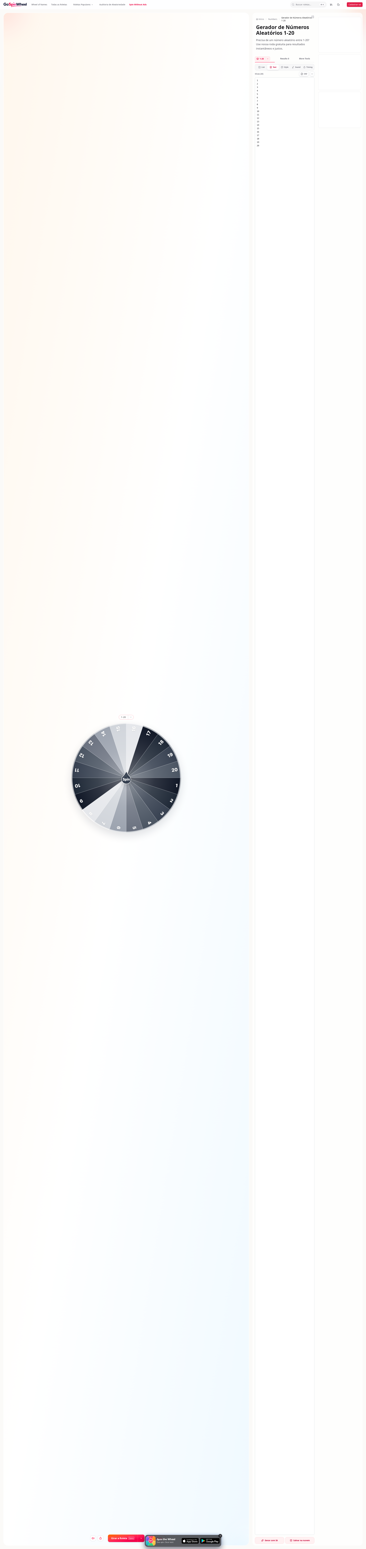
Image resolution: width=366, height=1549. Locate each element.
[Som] (93, 1538)
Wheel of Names (39, 4)
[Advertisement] (339, 35)
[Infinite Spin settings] (141, 1538)
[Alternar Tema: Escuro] (338, 4)
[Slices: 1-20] (267, 59)
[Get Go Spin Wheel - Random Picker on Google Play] (209, 1541)
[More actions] (312, 74)
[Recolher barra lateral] (312, 17)
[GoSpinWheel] (15, 4)
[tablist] (284, 59)
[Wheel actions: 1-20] (131, 717)
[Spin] (126, 777)
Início (261, 19)
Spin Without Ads (138, 4)
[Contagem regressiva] (100, 1538)
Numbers (272, 19)
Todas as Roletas (59, 4)
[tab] (260, 59)
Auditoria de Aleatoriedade (112, 4)
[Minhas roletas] (331, 4)
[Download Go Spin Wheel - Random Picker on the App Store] (190, 1541)
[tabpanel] (284, 799)
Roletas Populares (81, 4)
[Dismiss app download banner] (219, 1536)
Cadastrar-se (355, 4)
